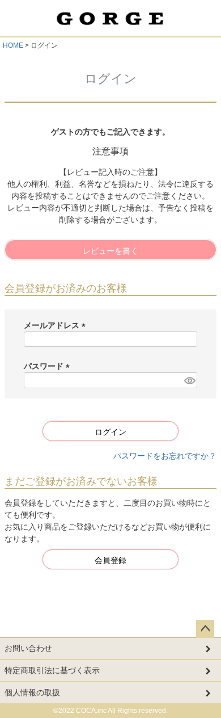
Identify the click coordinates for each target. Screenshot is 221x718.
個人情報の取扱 (32, 692)
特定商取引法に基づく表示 (52, 670)
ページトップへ (205, 629)
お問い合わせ (28, 648)
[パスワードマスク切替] (189, 380)
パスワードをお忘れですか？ (164, 455)
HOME (13, 45)
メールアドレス (57, 325)
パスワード (49, 366)
